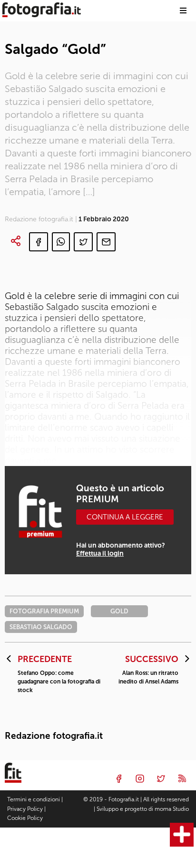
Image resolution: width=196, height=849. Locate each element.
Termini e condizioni (33, 799)
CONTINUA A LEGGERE (125, 517)
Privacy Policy (25, 809)
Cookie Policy (25, 818)
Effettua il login (100, 553)
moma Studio (172, 809)
